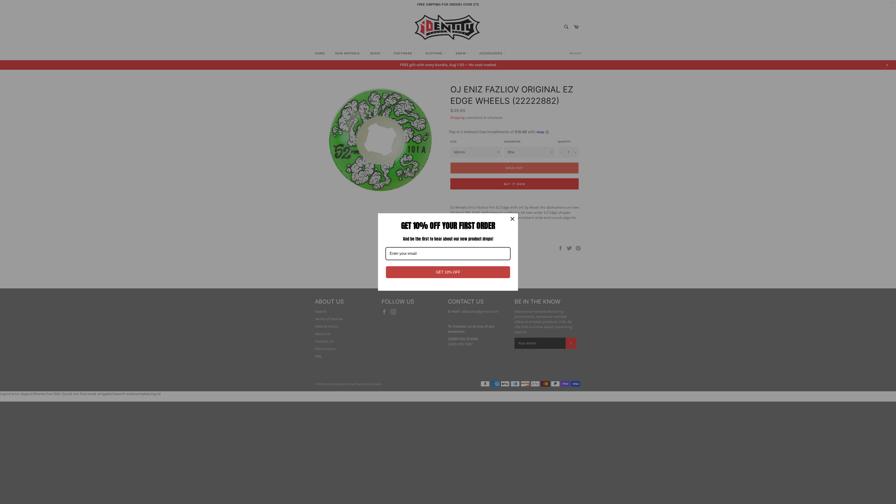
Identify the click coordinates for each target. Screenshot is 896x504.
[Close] (512, 218)
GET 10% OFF (448, 272)
